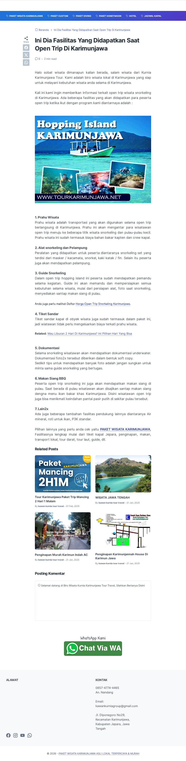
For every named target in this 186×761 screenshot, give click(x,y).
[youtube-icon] (22, 735)
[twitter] (26, 55)
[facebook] (26, 47)
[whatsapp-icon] (29, 735)
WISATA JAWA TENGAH (112, 497)
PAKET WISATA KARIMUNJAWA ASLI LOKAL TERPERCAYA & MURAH (99, 753)
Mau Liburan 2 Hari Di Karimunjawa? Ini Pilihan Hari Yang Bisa (90, 333)
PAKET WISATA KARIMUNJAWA (125, 429)
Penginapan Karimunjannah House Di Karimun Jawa (121, 556)
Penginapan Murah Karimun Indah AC (61, 555)
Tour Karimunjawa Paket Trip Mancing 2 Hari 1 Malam (62, 499)
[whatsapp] (26, 62)
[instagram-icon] (15, 735)
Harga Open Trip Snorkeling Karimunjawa (103, 304)
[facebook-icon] (8, 735)
